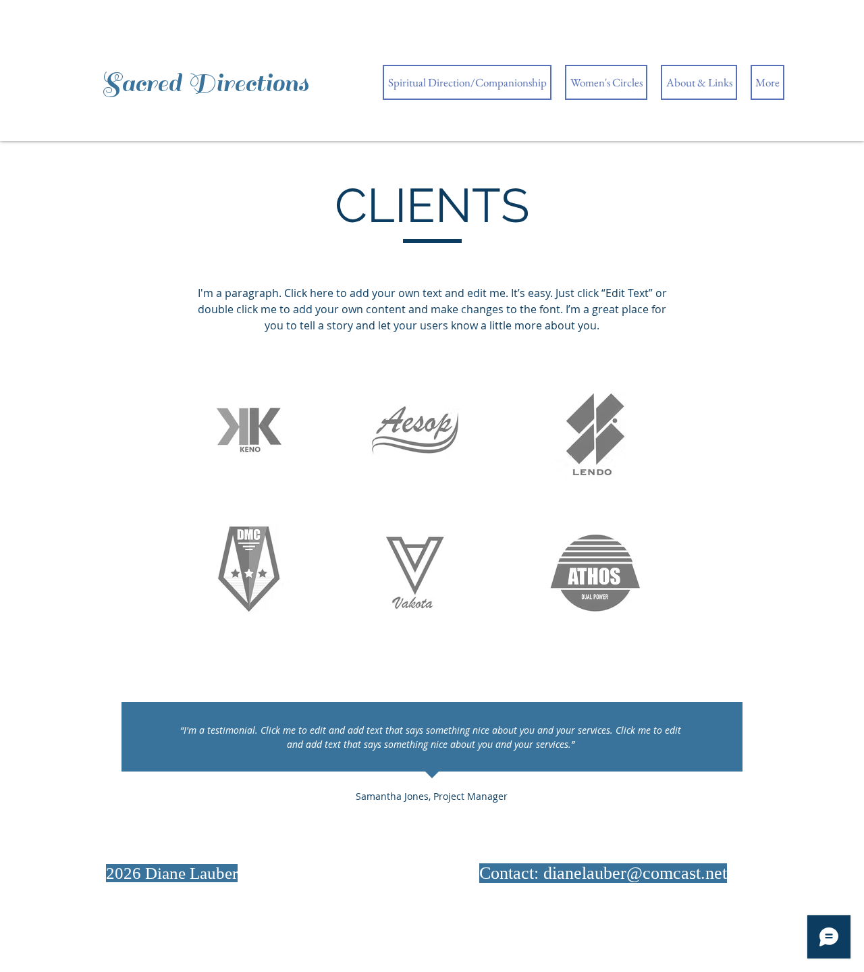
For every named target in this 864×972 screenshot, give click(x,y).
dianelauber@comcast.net (635, 873)
